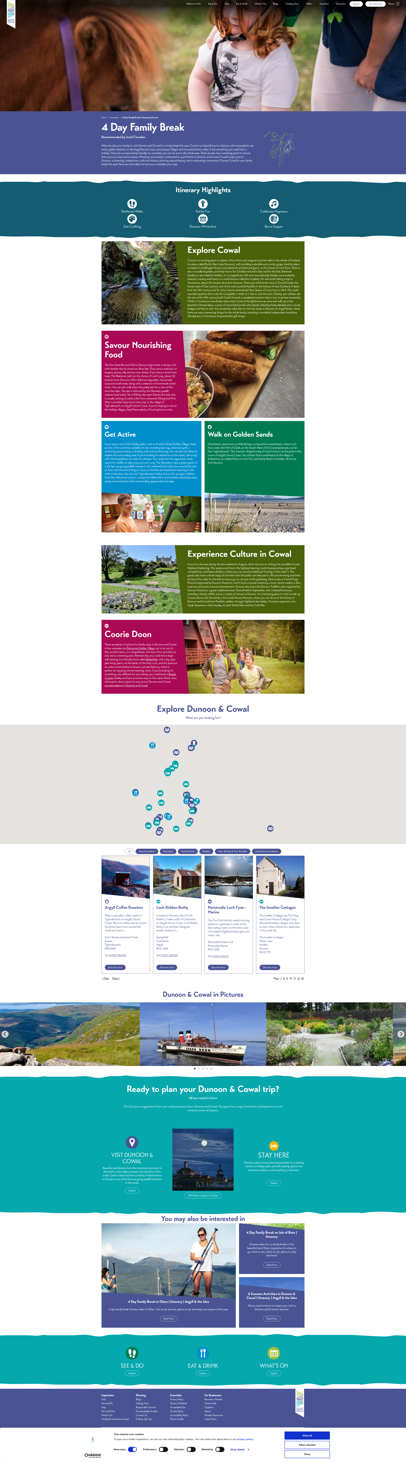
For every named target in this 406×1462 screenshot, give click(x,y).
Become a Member (214, 1399)
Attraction (168, 851)
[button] (176, 829)
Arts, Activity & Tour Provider (232, 851)
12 (298, 978)
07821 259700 (169, 955)
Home (104, 117)
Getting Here (292, 3)
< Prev (105, 978)
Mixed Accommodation (266, 851)
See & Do (212, 3)
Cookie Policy (176, 1411)
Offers (309, 3)
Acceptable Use (177, 1407)
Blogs (275, 3)
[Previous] (5, 1034)
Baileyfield (151, 659)
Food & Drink (187, 851)
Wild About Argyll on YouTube (203, 1195)
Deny (307, 1454)
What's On (260, 3)
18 (302, 978)
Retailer (206, 851)
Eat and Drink (108, 1411)
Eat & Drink (242, 3)
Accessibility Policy (179, 1415)
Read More (168, 1318)
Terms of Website (178, 1403)
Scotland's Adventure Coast (115, 1419)
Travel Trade (210, 1403)
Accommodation (147, 851)
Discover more (115, 967)
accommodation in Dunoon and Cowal (126, 685)
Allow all (307, 1435)
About (208, 1411)
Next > (116, 978)
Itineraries (340, 3)
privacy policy (245, 1439)
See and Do (107, 1403)
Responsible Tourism (146, 1407)
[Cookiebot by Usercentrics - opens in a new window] (93, 1455)
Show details (237, 1449)
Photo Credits (177, 1419)
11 (295, 978)
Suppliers (209, 1407)
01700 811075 (220, 956)
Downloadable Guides (146, 1411)
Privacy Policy (176, 1399)
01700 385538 (117, 955)
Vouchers (324, 3)
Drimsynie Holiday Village (141, 648)
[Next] (400, 1034)
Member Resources (214, 1415)
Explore (132, 1190)
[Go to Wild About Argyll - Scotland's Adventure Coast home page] (11, 27)
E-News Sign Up (144, 1419)
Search (356, 4)
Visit (104, 1399)
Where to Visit (193, 3)
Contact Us (141, 1415)
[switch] (163, 1449)
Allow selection (307, 1445)
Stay (227, 3)
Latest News (210, 1419)
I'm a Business (375, 4)
